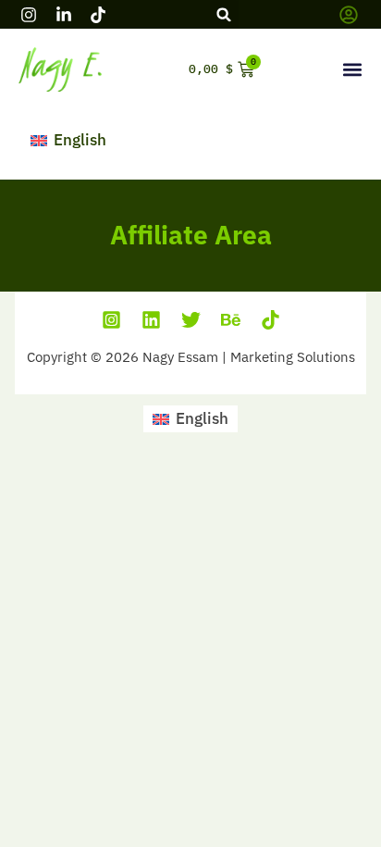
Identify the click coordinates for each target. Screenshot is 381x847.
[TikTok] (270, 320)
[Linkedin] (151, 320)
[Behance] (230, 320)
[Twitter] (191, 320)
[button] (224, 14)
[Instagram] (111, 320)
